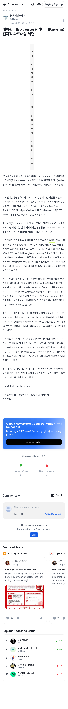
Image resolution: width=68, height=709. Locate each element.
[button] (41, 618)
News (5, 10)
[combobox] (57, 495)
